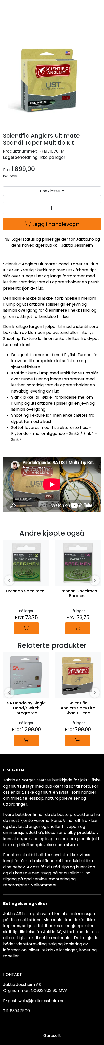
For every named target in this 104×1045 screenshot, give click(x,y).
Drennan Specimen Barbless (78, 594)
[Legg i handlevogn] (26, 628)
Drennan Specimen (25, 591)
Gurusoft (52, 1035)
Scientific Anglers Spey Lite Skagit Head (78, 708)
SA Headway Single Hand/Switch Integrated (26, 708)
